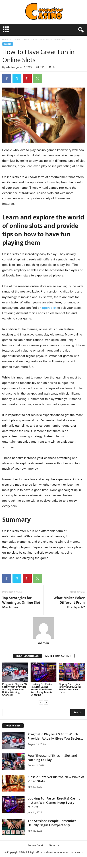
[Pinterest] (27, 78)
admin (10, 67)
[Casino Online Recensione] (43, 12)
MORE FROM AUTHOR (58, 655)
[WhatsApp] (37, 78)
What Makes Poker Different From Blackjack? (69, 602)
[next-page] (46, 702)
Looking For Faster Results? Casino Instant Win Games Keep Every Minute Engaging (41, 689)
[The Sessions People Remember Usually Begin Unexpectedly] (13, 827)
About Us (54, 845)
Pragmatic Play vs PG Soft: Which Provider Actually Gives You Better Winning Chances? (14, 689)
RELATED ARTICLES (27, 655)
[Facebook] (6, 78)
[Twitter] (16, 78)
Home (5, 39)
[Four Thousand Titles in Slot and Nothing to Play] (13, 761)
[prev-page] (41, 702)
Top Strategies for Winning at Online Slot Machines (21, 602)
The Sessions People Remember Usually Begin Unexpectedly (52, 823)
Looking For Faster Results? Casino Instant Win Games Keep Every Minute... (54, 802)
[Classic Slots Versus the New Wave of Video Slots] (13, 783)
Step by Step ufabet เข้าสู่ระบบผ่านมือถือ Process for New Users (70, 688)
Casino (16, 39)
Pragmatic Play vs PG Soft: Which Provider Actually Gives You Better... (55, 736)
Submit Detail (36, 845)
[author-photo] (43, 628)
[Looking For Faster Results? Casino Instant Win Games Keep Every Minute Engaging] (44, 672)
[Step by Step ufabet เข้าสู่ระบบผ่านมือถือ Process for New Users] (72, 672)
